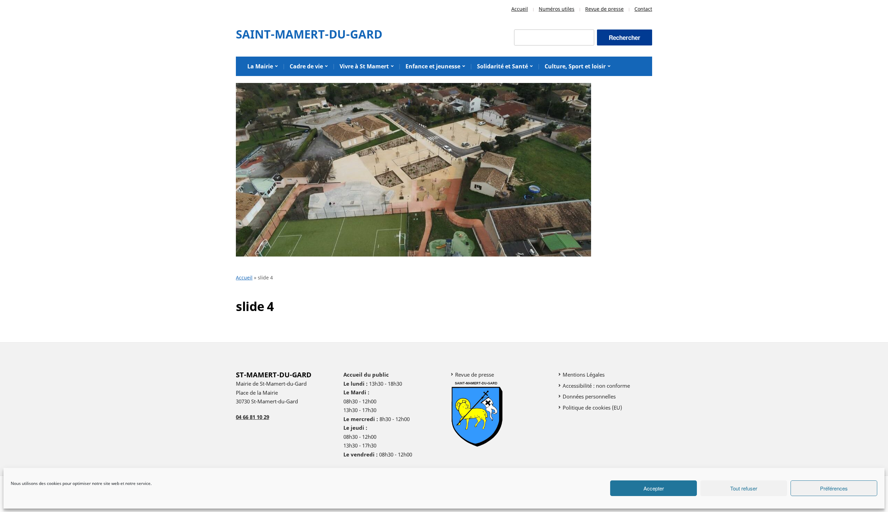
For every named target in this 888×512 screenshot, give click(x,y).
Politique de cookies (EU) (592, 407)
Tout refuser (743, 488)
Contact (643, 9)
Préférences (834, 488)
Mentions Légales (584, 374)
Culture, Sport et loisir (575, 66)
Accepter (653, 488)
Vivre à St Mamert (364, 66)
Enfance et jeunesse (432, 66)
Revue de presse (604, 9)
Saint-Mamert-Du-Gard (309, 34)
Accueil (519, 9)
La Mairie (260, 66)
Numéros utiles (556, 9)
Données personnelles (589, 396)
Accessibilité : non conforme (596, 385)
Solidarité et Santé (502, 66)
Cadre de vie (306, 66)
